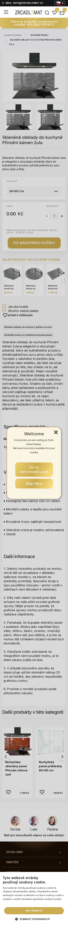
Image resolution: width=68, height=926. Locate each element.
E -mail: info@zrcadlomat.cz (22, 3)
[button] (34, 919)
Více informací (11, 902)
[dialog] (34, 899)
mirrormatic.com (34, 469)
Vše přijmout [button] (34, 910)
